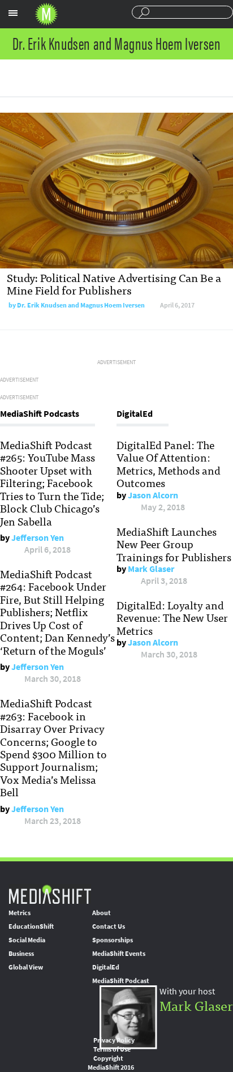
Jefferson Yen (37, 538)
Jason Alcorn (153, 495)
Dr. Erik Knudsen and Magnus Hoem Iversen (81, 305)
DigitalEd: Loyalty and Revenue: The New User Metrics (172, 617)
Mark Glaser (151, 569)
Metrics (19, 912)
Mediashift (46, 14)
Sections (13, 13)
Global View (25, 967)
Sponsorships (112, 940)
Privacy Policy (114, 1040)
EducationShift (31, 926)
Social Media (26, 940)
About (101, 912)
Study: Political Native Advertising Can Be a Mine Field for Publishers (114, 283)
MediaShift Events (118, 953)
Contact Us (108, 926)
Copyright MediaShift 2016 (111, 1063)
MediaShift (49, 894)
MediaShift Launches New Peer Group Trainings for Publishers (173, 544)
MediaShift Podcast (120, 980)
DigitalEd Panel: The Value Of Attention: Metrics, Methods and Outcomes (168, 463)
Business (21, 953)
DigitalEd (105, 967)
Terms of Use (112, 1049)
